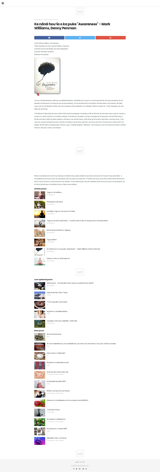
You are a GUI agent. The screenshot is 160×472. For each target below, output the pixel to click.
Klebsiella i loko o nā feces (57, 438)
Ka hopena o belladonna (56, 419)
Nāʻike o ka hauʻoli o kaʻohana (58, 391)
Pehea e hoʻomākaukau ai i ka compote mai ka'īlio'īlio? (67, 400)
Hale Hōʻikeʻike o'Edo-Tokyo (57, 292)
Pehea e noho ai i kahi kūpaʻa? (58, 258)
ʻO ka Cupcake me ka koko (57, 302)
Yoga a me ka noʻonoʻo (51, 19)
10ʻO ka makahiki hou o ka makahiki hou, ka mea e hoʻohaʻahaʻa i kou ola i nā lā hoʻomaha (81, 344)
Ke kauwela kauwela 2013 (56, 381)
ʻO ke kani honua (53, 410)
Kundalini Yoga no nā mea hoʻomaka (61, 211)
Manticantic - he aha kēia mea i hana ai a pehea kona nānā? (70, 283)
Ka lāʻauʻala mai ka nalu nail (57, 372)
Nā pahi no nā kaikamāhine (57, 311)
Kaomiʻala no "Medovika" (56, 353)
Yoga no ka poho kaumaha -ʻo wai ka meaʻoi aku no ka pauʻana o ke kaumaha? (77, 221)
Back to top (80, 462)
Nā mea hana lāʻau (54, 334)
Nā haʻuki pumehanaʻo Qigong (58, 230)
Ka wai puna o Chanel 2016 (57, 429)
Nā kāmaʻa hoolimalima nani (58, 362)
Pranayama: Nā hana (55, 202)
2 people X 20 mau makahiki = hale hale (62, 321)
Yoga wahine (52, 240)
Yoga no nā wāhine (54, 192)
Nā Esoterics (38, 19)
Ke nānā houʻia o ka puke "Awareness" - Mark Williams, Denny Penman (73, 249)
